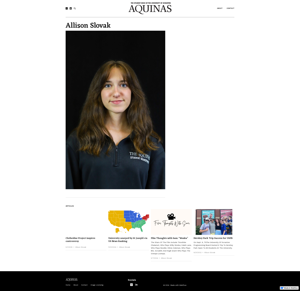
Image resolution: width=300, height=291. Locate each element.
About (220, 8)
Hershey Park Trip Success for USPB (213, 238)
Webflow (182, 285)
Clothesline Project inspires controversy (80, 239)
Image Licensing (97, 285)
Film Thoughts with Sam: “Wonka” (170, 238)
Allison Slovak (80, 247)
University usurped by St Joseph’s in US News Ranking (127, 239)
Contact (230, 8)
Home (68, 285)
